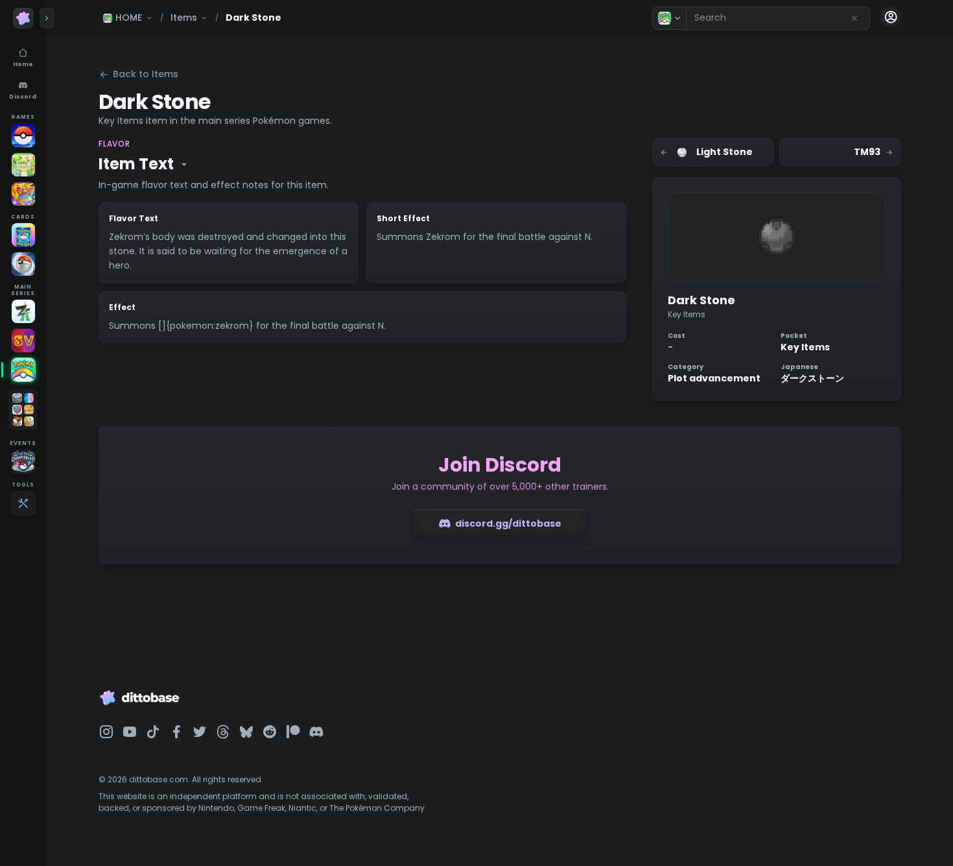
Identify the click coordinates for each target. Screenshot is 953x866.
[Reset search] (854, 18)
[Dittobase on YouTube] (129, 731)
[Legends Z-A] (23, 311)
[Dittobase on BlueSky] (246, 731)
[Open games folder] (23, 409)
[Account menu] (890, 16)
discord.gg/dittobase (508, 523)
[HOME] (23, 369)
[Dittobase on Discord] (316, 731)
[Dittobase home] (23, 18)
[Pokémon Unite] (23, 194)
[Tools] (23, 503)
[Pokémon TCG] (23, 264)
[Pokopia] (23, 164)
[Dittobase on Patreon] (293, 731)
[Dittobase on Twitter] (199, 731)
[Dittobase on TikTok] (153, 731)
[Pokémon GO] (23, 135)
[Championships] (23, 462)
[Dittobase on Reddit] (269, 731)
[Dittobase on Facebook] (176, 731)
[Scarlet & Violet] (23, 340)
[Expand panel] (47, 18)
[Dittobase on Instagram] (106, 731)
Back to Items (145, 73)
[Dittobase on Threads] (223, 731)
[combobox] (778, 18)
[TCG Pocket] (23, 235)
